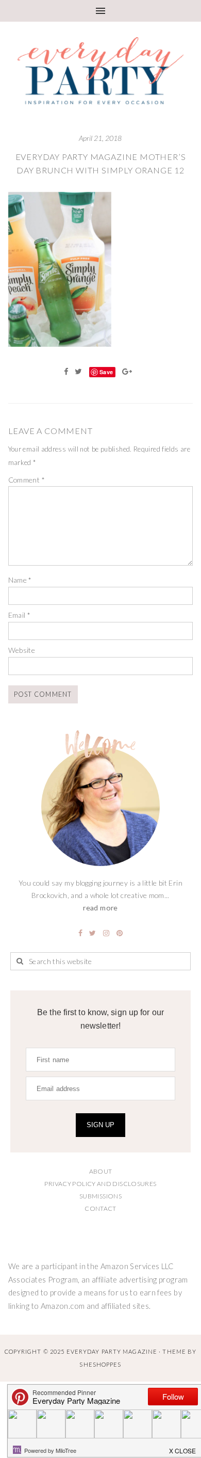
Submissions (100, 1196)
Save (106, 372)
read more (100, 907)
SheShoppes (100, 1364)
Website (22, 650)
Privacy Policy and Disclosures (100, 1184)
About (100, 1171)
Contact (100, 1208)
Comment (26, 479)
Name (20, 579)
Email (19, 615)
